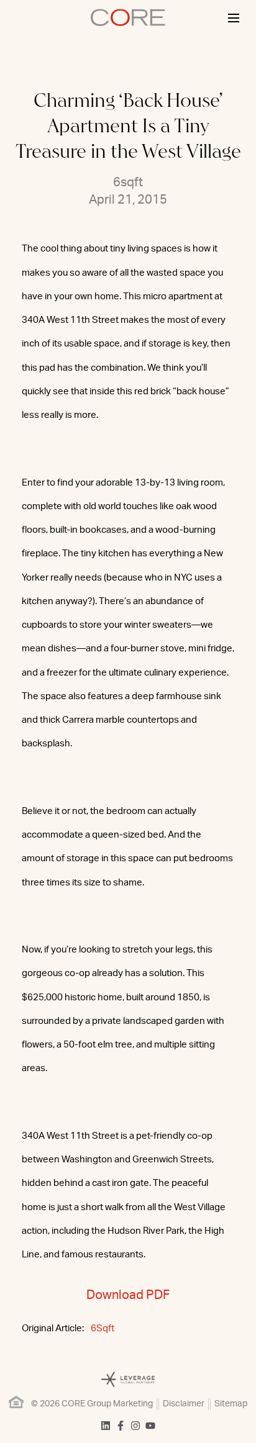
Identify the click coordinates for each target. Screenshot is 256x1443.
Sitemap (230, 1404)
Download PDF (128, 1295)
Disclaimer (183, 1404)
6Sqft (102, 1328)
